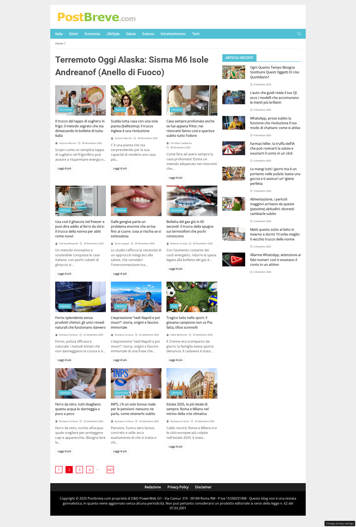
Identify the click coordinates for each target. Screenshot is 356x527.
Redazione (153, 487)
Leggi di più (64, 168)
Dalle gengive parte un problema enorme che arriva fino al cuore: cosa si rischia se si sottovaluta (136, 228)
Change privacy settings (340, 523)
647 (110, 469)
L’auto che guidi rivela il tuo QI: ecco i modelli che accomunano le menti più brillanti (274, 97)
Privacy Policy (178, 487)
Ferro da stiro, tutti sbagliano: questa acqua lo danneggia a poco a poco (78, 409)
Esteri (73, 34)
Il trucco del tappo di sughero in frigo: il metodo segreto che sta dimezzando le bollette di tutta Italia (80, 128)
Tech (196, 34)
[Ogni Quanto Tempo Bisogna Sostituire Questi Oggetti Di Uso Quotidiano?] (233, 72)
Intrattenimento (173, 34)
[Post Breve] (96, 16)
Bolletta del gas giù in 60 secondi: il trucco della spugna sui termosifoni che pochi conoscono (189, 228)
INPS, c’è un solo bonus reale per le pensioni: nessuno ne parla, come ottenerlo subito (133, 409)
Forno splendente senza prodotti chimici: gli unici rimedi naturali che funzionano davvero (80, 322)
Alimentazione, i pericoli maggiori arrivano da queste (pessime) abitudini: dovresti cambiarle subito (272, 206)
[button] (299, 33)
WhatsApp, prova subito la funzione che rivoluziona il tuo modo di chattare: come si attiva (275, 123)
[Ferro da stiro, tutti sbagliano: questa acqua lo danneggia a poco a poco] (80, 383)
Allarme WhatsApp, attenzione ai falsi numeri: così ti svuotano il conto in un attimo (275, 260)
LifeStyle (113, 34)
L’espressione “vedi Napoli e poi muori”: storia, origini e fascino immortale (135, 322)
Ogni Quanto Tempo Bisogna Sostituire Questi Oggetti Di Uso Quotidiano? (274, 72)
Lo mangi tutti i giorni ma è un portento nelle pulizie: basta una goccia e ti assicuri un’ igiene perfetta (275, 176)
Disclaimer (203, 487)
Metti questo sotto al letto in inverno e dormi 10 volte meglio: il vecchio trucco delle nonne (275, 234)
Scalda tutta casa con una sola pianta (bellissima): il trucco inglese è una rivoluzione (134, 126)
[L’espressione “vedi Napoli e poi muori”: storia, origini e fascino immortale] (136, 297)
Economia (92, 34)
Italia (59, 34)
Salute (131, 34)
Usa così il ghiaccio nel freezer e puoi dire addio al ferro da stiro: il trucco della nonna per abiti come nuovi (80, 228)
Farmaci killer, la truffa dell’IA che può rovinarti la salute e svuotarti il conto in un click (272, 148)
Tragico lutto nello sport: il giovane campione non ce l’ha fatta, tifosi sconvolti (189, 322)
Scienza (148, 34)
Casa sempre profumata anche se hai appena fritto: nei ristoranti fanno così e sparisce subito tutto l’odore (190, 128)
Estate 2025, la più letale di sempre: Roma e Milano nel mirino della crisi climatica (187, 409)
